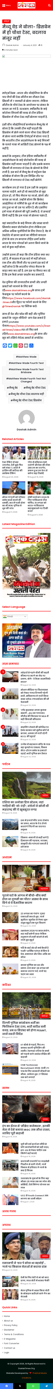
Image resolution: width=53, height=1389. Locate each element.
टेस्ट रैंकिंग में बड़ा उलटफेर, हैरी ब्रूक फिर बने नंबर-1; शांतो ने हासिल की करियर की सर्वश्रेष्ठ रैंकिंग (12, 468)
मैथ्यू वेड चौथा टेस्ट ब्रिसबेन (27, 400)
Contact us (9, 1348)
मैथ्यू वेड (13, 388)
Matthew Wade (27, 356)
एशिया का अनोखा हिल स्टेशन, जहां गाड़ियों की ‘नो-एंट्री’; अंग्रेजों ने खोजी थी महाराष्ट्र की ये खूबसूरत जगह (25, 805)
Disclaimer (9, 1329)
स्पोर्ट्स (6, 21)
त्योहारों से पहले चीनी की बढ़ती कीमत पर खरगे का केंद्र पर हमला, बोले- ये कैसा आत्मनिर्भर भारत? (35, 677)
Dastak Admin (12, 45)
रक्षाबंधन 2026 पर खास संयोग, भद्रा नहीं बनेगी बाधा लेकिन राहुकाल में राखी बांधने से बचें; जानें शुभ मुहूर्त (35, 935)
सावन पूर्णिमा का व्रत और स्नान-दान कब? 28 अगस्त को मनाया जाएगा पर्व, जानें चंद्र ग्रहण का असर (35, 970)
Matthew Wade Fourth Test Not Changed (27, 380)
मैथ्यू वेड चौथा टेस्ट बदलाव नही (27, 394)
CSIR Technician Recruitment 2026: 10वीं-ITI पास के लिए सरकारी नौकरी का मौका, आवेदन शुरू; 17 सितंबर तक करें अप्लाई (35, 1071)
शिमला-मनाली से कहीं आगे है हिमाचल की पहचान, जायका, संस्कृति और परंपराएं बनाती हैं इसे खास (35, 842)
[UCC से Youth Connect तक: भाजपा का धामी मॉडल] (10, 1199)
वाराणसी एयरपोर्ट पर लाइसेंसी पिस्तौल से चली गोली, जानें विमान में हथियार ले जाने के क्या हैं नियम (35, 1166)
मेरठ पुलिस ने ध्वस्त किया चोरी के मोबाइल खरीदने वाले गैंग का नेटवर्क (35, 1293)
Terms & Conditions (14, 1334)
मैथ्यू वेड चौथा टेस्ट (36, 388)
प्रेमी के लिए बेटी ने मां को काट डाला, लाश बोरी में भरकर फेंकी (35, 1279)
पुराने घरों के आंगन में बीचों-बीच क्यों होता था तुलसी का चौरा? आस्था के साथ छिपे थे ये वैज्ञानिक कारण (25, 899)
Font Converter (11, 1343)
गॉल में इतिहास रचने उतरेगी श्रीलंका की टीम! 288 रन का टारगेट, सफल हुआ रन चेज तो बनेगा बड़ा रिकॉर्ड (39, 468)
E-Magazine (10, 1339)
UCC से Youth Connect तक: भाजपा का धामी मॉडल (35, 1197)
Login (6, 1352)
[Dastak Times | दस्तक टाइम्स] (26, 5)
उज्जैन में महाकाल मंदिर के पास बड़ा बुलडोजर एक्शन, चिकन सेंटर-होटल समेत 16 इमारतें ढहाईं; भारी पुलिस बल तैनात (35, 749)
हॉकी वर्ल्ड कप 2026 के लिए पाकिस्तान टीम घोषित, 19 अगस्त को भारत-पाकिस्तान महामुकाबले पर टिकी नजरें (38, 504)
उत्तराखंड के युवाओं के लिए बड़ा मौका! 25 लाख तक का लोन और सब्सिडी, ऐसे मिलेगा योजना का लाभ (36, 1183)
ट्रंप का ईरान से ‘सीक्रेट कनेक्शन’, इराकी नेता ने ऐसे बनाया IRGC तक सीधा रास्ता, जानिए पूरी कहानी (26, 1129)
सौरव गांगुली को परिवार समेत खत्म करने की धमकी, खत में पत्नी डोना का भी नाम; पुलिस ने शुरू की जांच (13, 503)
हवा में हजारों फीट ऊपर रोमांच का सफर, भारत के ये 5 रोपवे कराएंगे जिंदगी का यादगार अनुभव (35, 825)
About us (8, 1320)
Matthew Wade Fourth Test (27, 363)
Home (7, 1316)
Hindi (10, 616)
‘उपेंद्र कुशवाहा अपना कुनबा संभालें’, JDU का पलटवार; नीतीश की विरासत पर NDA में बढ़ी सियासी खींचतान (34, 715)
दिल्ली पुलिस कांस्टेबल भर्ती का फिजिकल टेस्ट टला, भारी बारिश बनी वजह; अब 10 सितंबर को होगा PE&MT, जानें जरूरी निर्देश (24, 1028)
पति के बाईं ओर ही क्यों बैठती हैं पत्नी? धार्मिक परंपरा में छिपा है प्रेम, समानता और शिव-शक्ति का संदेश (36, 952)
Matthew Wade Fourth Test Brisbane (27, 371)
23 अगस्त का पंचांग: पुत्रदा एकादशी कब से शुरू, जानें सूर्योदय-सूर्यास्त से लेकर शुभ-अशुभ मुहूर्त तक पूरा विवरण (34, 918)
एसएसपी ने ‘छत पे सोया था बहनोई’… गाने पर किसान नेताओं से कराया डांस (24, 1265)
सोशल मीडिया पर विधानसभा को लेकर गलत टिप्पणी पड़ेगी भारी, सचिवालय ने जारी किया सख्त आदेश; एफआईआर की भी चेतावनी (35, 696)
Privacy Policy (11, 1325)
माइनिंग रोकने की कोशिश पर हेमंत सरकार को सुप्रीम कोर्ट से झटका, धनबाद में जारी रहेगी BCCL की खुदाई (35, 732)
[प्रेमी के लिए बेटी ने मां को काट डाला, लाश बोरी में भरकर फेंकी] (10, 1281)
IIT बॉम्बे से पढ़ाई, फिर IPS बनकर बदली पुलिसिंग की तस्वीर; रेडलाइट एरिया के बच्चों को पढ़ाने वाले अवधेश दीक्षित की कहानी (35, 1051)
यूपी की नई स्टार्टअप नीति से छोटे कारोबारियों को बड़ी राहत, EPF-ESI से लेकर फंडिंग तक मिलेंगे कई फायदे (35, 1149)
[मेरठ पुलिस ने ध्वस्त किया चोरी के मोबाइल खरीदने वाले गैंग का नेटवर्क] (10, 1294)
